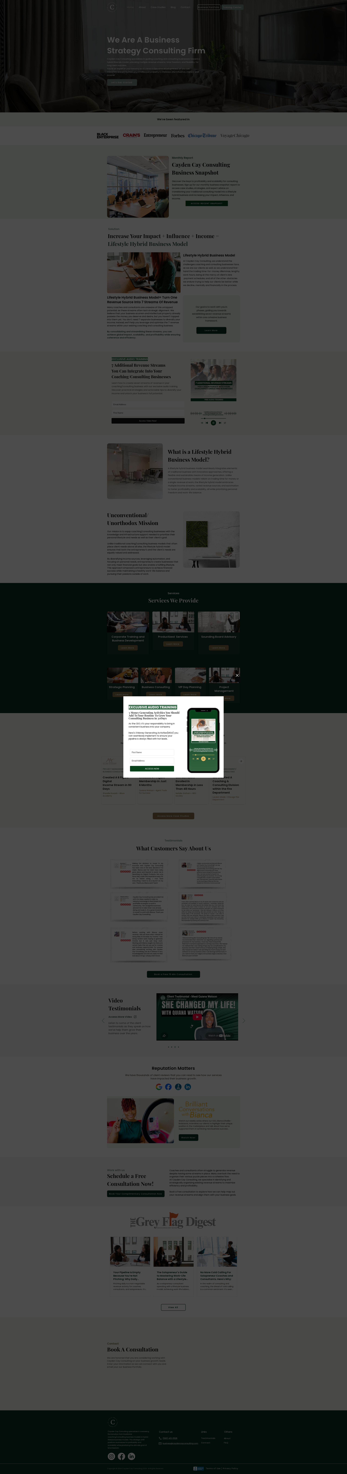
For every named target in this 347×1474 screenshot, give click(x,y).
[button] (237, 675)
